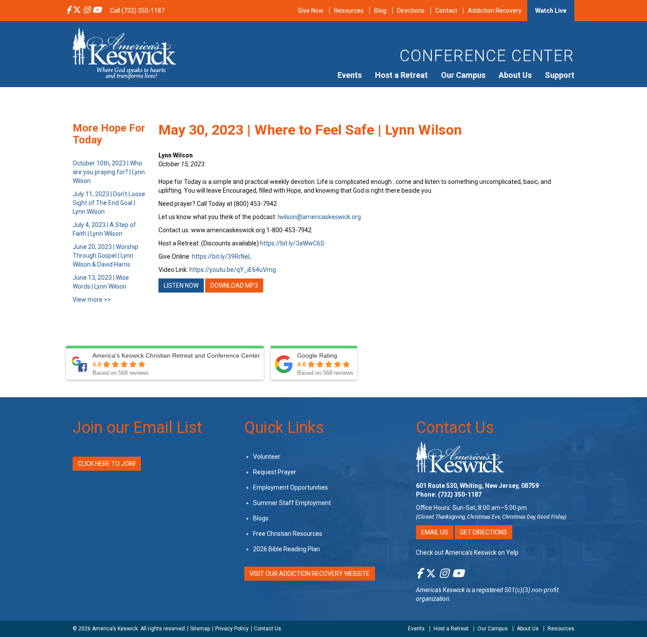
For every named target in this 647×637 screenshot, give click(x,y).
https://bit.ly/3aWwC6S (292, 243)
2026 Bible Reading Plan (286, 549)
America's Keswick (440, 589)
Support (559, 75)
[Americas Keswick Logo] (124, 52)
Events (350, 75)
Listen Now (181, 285)
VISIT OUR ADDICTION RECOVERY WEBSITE (310, 573)
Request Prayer (274, 472)
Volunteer (266, 456)
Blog (380, 10)
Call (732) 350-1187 (137, 10)
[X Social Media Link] (77, 10)
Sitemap (200, 629)
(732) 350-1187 (460, 494)
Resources (349, 10)
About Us (515, 75)
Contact (446, 10)
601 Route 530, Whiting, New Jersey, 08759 (477, 485)
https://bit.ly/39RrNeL (221, 256)
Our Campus (463, 75)
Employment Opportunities (290, 487)
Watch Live (550, 10)
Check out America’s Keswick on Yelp (467, 552)
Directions (411, 10)
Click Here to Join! (107, 463)
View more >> (92, 299)
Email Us (434, 532)
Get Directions (483, 532)
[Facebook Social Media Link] (68, 10)
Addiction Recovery (495, 10)
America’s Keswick (115, 629)
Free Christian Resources (287, 533)
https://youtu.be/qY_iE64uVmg (232, 269)
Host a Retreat (401, 75)
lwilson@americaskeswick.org (319, 216)
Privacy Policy (232, 629)
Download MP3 (234, 285)
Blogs (260, 518)
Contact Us (455, 427)
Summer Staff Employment (292, 502)
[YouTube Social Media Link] (96, 10)
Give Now (311, 10)
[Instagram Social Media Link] (86, 10)
